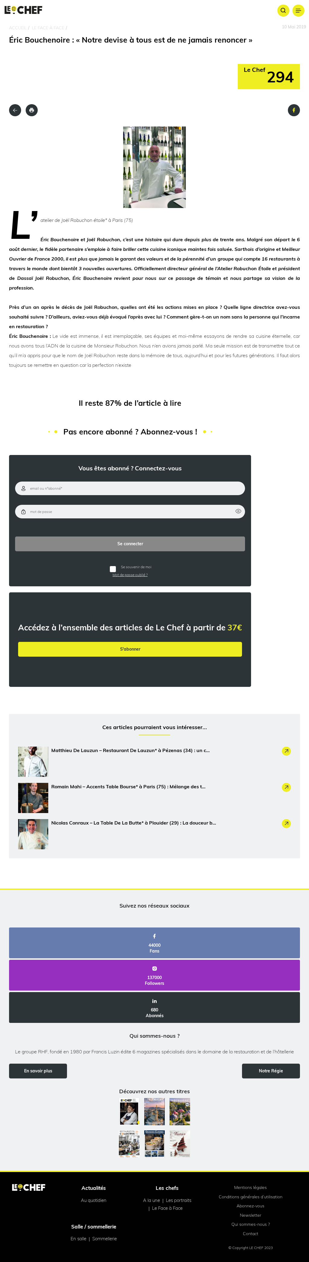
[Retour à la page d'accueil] (28, 1188)
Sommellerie (104, 1238)
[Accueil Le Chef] (23, 10)
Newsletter (250, 1215)
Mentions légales (250, 1187)
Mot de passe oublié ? (130, 574)
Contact (250, 1233)
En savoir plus (38, 1071)
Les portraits (178, 1200)
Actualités (93, 1188)
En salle (78, 1238)
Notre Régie (271, 1071)
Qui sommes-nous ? (250, 1224)
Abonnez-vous (250, 1206)
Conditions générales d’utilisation (250, 1197)
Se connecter (130, 543)
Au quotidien (94, 1200)
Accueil (18, 27)
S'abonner (130, 649)
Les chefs (167, 1188)
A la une (151, 1200)
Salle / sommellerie (93, 1226)
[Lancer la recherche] (283, 11)
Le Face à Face (48, 27)
